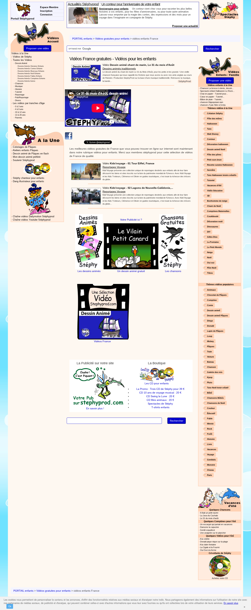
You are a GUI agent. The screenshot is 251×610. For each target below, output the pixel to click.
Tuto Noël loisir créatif (217, 388)
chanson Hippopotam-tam (211, 102)
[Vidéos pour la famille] (219, 66)
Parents (18, 118)
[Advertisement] (165, 115)
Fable (209, 418)
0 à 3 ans (19, 106)
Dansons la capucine (209, 527)
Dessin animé (213, 310)
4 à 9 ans (19, 109)
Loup (209, 336)
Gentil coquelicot (207, 530)
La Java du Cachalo (209, 515)
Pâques (210, 346)
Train (209, 351)
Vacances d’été (214, 185)
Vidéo (138, 64)
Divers (18, 100)
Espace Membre (49, 7)
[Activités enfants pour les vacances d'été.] (219, 497)
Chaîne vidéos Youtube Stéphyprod (31, 220)
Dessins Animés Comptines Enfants (31, 78)
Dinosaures (212, 227)
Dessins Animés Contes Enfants (30, 68)
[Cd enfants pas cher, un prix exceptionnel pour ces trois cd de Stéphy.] (37, 169)
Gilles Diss (212, 237)
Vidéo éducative (215, 190)
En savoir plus (231, 603)
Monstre (211, 465)
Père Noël (211, 268)
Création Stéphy (215, 113)
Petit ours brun (214, 160)
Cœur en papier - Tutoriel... (212, 97)
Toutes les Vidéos (22, 60)
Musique (19, 86)
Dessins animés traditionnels (119, 68)
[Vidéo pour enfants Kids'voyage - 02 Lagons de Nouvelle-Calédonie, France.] (85, 195)
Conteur (211, 139)
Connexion (46, 14)
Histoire (211, 439)
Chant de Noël (214, 206)
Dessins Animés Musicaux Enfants (31, 71)
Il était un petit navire (209, 513)
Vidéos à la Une (19, 53)
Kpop (209, 377)
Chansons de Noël (216, 403)
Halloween (212, 124)
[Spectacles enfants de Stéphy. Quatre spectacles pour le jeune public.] (220, 10)
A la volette (204, 539)
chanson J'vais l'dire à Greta (212, 105)
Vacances (211, 449)
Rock (209, 429)
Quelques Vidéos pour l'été (220, 536)
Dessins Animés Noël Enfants (29, 73)
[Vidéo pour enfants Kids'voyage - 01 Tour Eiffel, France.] (85, 170)
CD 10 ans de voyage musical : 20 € (160, 392)
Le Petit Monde (214, 247)
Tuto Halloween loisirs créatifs (221, 175)
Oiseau (210, 470)
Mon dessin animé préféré (26, 157)
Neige (210, 252)
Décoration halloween (217, 144)
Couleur (211, 408)
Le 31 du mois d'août (209, 518)
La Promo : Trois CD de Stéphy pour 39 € (160, 388)
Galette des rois (214, 372)
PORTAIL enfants (82, 38)
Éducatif (211, 413)
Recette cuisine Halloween (220, 165)
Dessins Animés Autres (26, 81)
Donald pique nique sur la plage (214, 542)
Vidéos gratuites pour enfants (112, 38)
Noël (209, 257)
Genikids (211, 460)
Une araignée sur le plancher (213, 533)
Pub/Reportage (21, 97)
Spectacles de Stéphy (160, 403)
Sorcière (211, 170)
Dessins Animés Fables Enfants (30, 76)
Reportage (19, 95)
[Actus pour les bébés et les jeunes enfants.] (37, 133)
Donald (210, 326)
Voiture (210, 357)
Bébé (209, 393)
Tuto (209, 129)
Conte (210, 305)
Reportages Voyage (114, 167)
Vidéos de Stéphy (22, 57)
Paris (209, 475)
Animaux (211, 290)
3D (208, 196)
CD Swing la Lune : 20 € (160, 396)
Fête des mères (214, 118)
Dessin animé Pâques (217, 315)
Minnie (210, 424)
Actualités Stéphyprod (83, 4)
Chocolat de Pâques (217, 295)
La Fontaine (213, 242)
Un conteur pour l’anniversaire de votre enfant (130, 4)
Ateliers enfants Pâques (25, 150)
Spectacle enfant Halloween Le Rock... (217, 91)
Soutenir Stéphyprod (24, 160)
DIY (208, 232)
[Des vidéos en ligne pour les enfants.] (37, 33)
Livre (209, 444)
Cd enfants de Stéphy (220, 553)
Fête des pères (214, 154)
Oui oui (210, 263)
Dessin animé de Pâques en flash (31, 153)
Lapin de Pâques (215, 331)
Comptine (212, 300)
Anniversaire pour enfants (113, 8)
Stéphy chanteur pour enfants (28, 178)
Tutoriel (210, 180)
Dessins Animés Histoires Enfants (31, 66)
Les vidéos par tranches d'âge (29, 103)
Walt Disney (212, 134)
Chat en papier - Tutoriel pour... (214, 94)
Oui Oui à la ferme (208, 550)
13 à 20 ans (20, 115)
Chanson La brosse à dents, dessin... (217, 88)
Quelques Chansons (219, 510)
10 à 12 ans (20, 112)
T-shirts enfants (160, 407)
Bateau (210, 362)
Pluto (209, 382)
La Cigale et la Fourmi (209, 547)
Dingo (210, 321)
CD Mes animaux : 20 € (160, 399)
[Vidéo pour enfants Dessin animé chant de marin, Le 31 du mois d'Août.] (85, 72)
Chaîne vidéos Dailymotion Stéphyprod (33, 216)
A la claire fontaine (208, 544)
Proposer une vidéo (220, 80)
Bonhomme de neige (217, 201)
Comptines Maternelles (218, 211)
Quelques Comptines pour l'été (220, 521)
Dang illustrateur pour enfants (28, 181)
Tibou (210, 273)
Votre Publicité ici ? (131, 219)
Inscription (46, 11)
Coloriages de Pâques (24, 147)
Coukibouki (212, 216)
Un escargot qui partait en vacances (216, 524)
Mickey (210, 341)
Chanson (211, 367)
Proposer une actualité (185, 26)
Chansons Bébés (215, 398)
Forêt (209, 434)
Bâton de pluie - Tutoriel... (211, 99)
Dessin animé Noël (216, 149)
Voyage (210, 454)
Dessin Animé (21, 63)
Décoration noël (215, 221)
